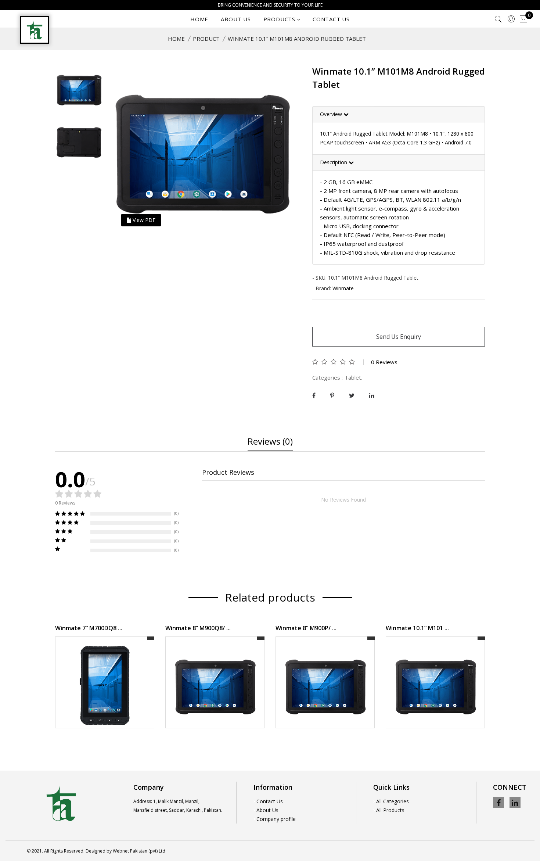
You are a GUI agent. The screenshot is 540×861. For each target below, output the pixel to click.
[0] (523, 19)
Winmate (343, 288)
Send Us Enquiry (398, 337)
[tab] (399, 114)
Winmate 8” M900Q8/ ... (198, 628)
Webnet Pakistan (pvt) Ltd (139, 851)
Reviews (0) (270, 442)
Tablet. (353, 377)
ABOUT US (236, 19)
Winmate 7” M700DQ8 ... (88, 628)
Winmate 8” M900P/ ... (306, 628)
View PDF (143, 219)
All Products (390, 810)
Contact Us (269, 801)
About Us (267, 810)
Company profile (276, 818)
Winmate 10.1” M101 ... (417, 628)
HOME (199, 19)
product (206, 38)
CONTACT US (331, 19)
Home (176, 38)
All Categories (392, 801)
